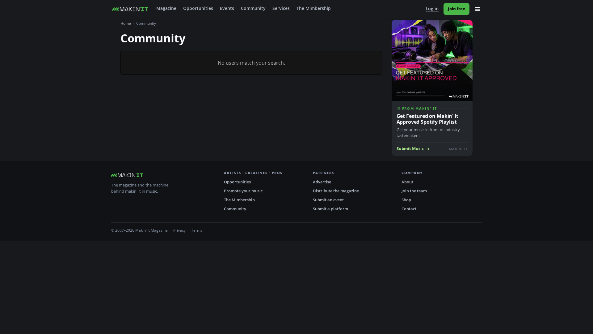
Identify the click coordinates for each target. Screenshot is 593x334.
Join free (456, 8)
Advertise (322, 182)
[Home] (130, 9)
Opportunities (198, 8)
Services (281, 8)
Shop (406, 200)
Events (227, 8)
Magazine (166, 8)
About (407, 182)
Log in (432, 8)
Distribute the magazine (336, 191)
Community (253, 8)
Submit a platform (330, 209)
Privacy (179, 230)
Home (125, 23)
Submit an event (328, 200)
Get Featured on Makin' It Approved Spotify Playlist (427, 119)
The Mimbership (313, 8)
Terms (196, 230)
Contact (409, 209)
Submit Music (410, 148)
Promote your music (243, 191)
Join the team (414, 191)
